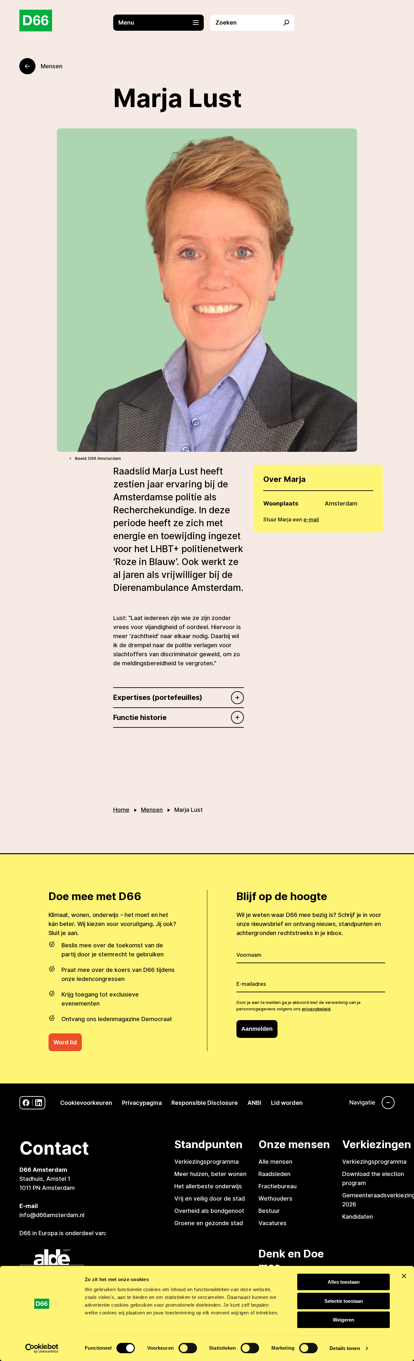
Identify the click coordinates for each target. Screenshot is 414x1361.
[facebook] (26, 1102)
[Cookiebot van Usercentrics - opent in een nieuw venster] (42, 1348)
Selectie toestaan (343, 1301)
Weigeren (343, 1320)
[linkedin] (38, 1102)
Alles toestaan (344, 1282)
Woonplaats (280, 503)
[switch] (188, 1348)
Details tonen (345, 1348)
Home (121, 809)
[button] (161, 23)
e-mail (311, 519)
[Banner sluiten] (404, 1276)
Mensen (152, 809)
